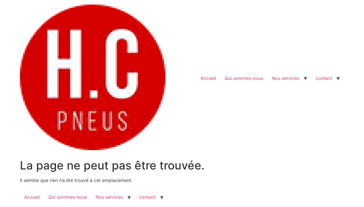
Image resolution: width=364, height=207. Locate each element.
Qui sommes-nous (244, 78)
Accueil (208, 78)
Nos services (285, 78)
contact (324, 78)
